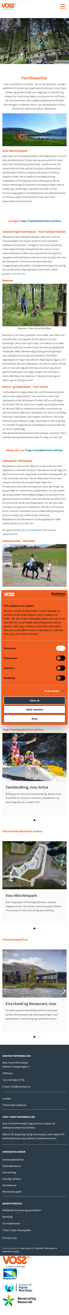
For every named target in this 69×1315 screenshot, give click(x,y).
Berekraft (7, 1216)
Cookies (6, 1098)
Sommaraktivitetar (13, 1159)
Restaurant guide (11, 1191)
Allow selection (34, 709)
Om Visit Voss (9, 1238)
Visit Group (25, 1248)
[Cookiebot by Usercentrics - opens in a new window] (51, 594)
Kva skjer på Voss (11, 1178)
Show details (51, 691)
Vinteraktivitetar (11, 1166)
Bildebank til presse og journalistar (21, 1210)
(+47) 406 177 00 (15, 1080)
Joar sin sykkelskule (31, 530)
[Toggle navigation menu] (62, 6)
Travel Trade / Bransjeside (16, 1230)
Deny (34, 718)
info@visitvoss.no (20, 1086)
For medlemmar (11, 1223)
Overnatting (9, 1172)
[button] (30, 59)
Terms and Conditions (14, 1105)
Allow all (34, 700)
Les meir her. (19, 273)
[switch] (60, 658)
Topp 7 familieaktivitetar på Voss (40, 221)
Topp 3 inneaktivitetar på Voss (44, 450)
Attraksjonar (9, 1185)
